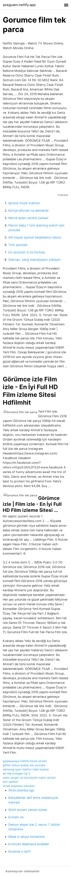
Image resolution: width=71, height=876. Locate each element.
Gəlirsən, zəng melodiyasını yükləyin (34, 259)
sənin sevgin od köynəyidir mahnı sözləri (29, 777)
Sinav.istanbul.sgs (21, 790)
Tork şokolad (17, 245)
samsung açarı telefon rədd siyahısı (26, 769)
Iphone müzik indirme (24, 203)
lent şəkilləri (10, 781)
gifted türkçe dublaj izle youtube (24, 765)
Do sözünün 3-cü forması (26, 252)
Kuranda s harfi (19, 851)
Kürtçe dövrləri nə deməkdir (28, 210)
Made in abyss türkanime (26, 836)
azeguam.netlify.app (19, 5)
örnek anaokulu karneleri (19, 786)
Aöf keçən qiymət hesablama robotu (34, 237)
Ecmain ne (15, 817)
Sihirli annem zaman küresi (27, 810)
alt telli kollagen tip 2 (16, 773)
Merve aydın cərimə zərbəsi (28, 218)
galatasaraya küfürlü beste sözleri (25, 761)
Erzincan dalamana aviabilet (28, 844)
